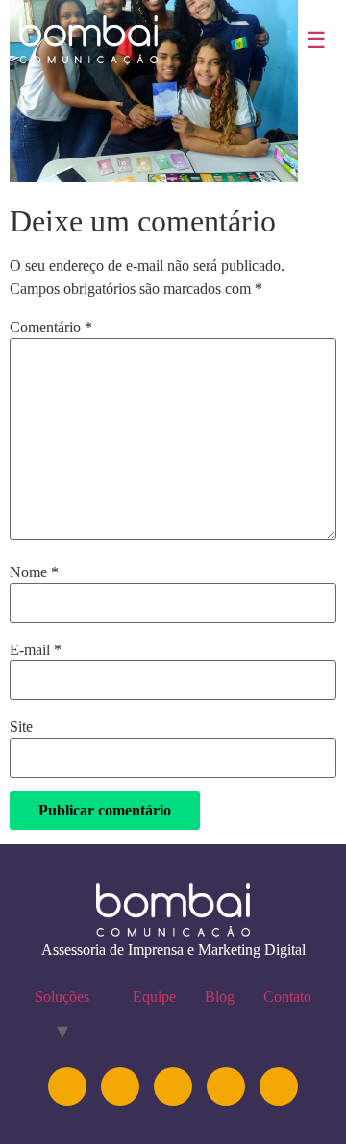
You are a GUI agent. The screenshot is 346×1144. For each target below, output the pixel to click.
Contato (287, 996)
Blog (220, 996)
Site (21, 727)
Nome (34, 572)
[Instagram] (67, 1086)
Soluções (62, 996)
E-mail (36, 650)
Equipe (154, 996)
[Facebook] (226, 1086)
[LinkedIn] (120, 1086)
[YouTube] (173, 1086)
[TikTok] (279, 1086)
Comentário (51, 327)
